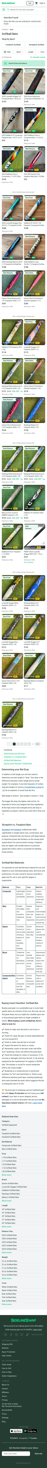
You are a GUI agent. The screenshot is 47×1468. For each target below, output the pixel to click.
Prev (9, 744)
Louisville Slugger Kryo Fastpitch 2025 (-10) (10, 643)
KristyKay (6, 218)
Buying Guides (37, 1334)
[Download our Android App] (30, 1431)
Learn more (37, 1329)
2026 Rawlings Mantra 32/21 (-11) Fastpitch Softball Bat (12, 263)
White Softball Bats (9, 1287)
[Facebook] (11, 1335)
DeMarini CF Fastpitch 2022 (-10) (33, 514)
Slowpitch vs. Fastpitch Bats (15, 757)
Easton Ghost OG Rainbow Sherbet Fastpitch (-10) (33, 387)
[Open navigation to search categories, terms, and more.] (3, 9)
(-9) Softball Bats (9, 1164)
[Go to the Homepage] (8, 3)
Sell (29, 3)
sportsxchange (7, 294)
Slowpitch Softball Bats (11, 1137)
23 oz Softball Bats (9, 1264)
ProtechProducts (30, 547)
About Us (5, 1385)
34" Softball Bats (8, 1209)
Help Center (6, 1356)
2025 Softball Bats (9, 1235)
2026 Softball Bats (9, 1239)
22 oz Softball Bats (9, 1261)
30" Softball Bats (8, 1223)
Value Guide (6, 1364)
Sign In (42, 3)
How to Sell (6, 1368)
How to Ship (7, 1372)
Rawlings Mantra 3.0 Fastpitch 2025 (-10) (9, 731)
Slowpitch (6, 830)
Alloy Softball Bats (9, 1149)
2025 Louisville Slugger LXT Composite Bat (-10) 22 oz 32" (11, 98)
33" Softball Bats (8, 1213)
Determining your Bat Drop (14, 754)
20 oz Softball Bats (9, 1271)
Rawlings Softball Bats (11, 1194)
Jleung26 (28, 131)
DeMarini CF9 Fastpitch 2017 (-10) (12, 348)
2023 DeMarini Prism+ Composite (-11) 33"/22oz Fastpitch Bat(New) (11, 175)
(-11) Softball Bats (9, 1161)
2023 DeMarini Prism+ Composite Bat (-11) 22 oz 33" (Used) (33, 136)
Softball (5, 29)
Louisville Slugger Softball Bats (14, 1187)
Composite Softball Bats (11, 1145)
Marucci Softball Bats (10, 1197)
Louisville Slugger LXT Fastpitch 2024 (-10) (32, 643)
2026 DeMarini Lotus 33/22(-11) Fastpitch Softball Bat (34, 263)
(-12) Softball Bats (9, 1168)
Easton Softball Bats (10, 1183)
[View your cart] (36, 3)
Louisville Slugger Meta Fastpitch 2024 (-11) (10, 604)
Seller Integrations (9, 1376)
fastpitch (17, 830)
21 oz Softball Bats (9, 1268)
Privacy (5, 1400)
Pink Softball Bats (9, 1297)
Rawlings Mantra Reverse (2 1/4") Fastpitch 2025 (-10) (12, 387)
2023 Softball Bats (9, 1242)
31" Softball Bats (8, 1220)
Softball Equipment (9, 1125)
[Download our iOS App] (16, 1431)
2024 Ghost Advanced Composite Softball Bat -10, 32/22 (34, 98)
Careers (5, 1389)
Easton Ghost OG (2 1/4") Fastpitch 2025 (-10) (11, 682)
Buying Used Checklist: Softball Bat (18, 764)
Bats (11, 29)
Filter (9, 52)
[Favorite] (21, 197)
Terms (4, 1396)
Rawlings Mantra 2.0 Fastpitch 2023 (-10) (31, 426)
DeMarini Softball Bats (11, 1190)
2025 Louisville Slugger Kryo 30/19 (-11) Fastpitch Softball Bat (12, 224)
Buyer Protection (8, 1352)
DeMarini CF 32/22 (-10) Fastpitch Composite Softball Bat (34, 224)
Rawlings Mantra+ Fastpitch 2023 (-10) (34, 682)
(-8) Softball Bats (9, 1171)
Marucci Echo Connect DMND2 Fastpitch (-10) (10, 514)
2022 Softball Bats (9, 1245)
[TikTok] (27, 1335)
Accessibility (7, 1410)
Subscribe (38, 1454)
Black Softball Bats (9, 1290)
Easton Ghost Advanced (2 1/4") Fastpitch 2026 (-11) (11, 299)
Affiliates (5, 1392)
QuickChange (29, 170)
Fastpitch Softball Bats (11, 1133)
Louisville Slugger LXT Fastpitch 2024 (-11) (32, 348)
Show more (6, 1175)
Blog (3, 1421)
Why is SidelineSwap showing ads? (23, 192)
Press (4, 1414)
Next (37, 744)
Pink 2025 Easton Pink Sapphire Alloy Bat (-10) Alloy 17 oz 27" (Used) (34, 175)
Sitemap (5, 1418)
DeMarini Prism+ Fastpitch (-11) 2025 (11, 553)
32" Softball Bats (8, 1216)
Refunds (5, 1348)
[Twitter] (22, 1335)
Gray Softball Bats (9, 1301)
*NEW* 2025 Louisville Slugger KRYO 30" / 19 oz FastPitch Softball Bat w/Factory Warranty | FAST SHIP (33, 553)
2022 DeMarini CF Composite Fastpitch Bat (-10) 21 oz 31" (12, 136)
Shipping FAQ (7, 1344)
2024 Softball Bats (9, 1249)
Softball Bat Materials (12, 760)
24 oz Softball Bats (9, 1275)
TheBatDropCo (7, 92)
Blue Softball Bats (9, 1294)
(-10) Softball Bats (9, 1157)
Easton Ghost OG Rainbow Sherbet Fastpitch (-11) (33, 299)
